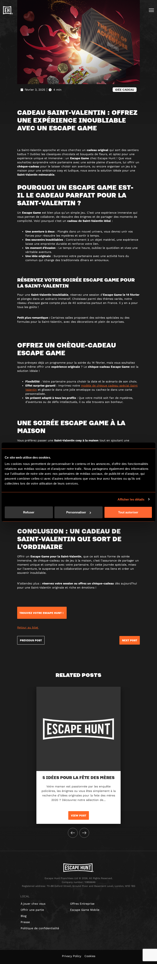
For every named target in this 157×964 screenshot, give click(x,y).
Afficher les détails (131, 499)
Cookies (89, 956)
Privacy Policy (71, 956)
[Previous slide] (73, 833)
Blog (23, 916)
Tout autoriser (128, 512)
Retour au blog (28, 627)
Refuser (28, 512)
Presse (25, 922)
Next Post (129, 640)
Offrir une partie (32, 909)
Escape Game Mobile (84, 909)
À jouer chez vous (33, 903)
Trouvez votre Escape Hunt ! (41, 613)
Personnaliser (76, 512)
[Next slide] (84, 833)
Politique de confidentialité (40, 928)
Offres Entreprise (82, 903)
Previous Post (31, 640)
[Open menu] (151, 10)
